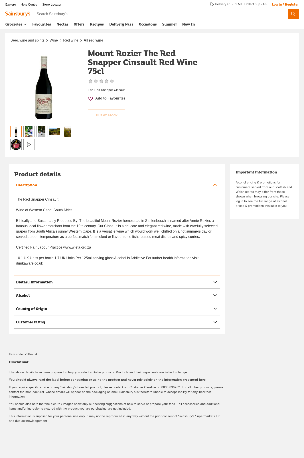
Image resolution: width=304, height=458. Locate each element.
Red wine (70, 40)
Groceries (13, 24)
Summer (169, 24)
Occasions (148, 24)
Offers (79, 24)
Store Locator (51, 4)
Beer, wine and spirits (27, 40)
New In (188, 24)
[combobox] (161, 14)
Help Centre (29, 4)
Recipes (97, 24)
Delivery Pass (121, 25)
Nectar (62, 24)
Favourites (41, 24)
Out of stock (107, 115)
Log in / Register (285, 4)
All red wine (93, 40)
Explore (10, 4)
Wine (54, 40)
